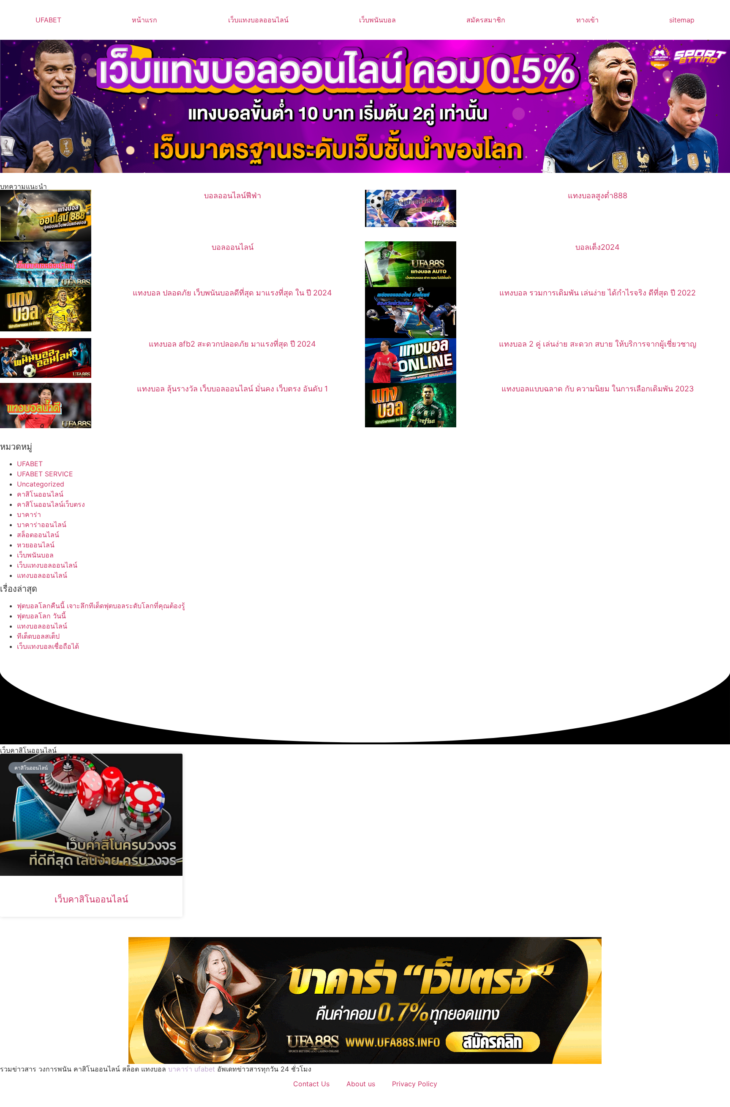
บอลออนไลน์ (232, 247)
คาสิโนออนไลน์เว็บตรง (51, 504)
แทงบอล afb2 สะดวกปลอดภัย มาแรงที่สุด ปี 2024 (232, 343)
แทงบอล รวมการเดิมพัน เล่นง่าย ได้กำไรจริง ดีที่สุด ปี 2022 (597, 292)
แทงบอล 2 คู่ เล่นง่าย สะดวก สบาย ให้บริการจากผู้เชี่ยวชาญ (597, 343)
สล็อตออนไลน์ (38, 534)
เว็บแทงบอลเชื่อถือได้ (48, 646)
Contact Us (311, 1084)
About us (360, 1084)
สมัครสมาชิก (485, 20)
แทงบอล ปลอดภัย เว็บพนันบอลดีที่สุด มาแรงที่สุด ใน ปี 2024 (232, 292)
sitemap (682, 20)
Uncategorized (40, 484)
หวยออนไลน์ (35, 545)
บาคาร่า (29, 514)
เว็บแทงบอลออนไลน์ (258, 20)
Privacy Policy (414, 1084)
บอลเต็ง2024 (597, 247)
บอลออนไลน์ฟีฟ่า (232, 195)
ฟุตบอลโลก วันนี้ (41, 616)
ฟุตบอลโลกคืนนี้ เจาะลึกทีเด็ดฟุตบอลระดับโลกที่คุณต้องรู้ (101, 605)
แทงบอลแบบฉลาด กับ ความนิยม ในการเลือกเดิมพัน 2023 (597, 388)
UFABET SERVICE (45, 474)
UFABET (48, 20)
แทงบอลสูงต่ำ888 (597, 195)
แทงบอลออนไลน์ (42, 575)
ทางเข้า (587, 20)
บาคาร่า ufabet (191, 1069)
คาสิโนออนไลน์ (40, 494)
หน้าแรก (144, 20)
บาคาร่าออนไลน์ (41, 524)
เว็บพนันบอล (377, 20)
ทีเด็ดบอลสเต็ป (38, 636)
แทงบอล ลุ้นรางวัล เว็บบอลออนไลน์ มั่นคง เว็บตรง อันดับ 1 (232, 388)
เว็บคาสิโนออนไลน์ (91, 899)
